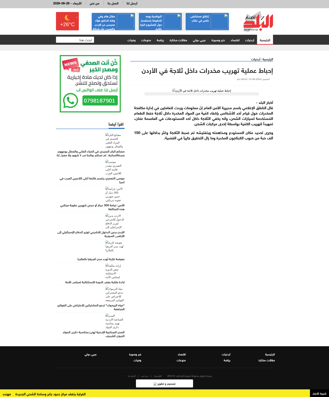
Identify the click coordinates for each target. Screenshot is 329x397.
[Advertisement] (201, 188)
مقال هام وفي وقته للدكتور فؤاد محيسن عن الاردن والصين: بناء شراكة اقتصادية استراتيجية (113, 24)
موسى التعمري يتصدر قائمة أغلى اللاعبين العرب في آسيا (92, 180)
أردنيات (249, 39)
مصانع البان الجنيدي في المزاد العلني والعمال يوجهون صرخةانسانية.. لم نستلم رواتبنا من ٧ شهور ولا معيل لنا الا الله (91, 155)
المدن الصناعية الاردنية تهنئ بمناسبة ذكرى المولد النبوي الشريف (94, 333)
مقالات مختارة (178, 39)
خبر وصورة (218, 39)
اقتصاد (235, 39)
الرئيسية (265, 39)
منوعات (146, 39)
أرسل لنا (132, 2)
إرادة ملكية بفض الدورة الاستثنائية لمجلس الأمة (95, 282)
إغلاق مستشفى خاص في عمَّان (199, 18)
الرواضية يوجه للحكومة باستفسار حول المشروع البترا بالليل (151, 22)
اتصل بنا (113, 2)
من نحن (94, 2)
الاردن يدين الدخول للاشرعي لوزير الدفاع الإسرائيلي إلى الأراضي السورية (91, 233)
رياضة (160, 39)
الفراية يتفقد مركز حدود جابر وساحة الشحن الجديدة (55, 394)
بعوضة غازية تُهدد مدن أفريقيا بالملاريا (101, 259)
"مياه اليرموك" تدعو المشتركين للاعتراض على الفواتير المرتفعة (91, 307)
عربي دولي (199, 39)
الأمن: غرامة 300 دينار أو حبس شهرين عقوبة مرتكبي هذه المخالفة (92, 207)
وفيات (132, 39)
